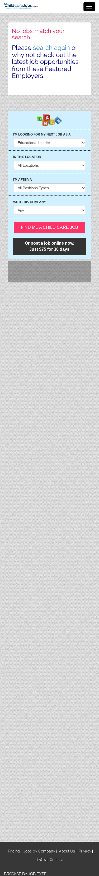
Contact (56, 860)
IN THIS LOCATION (27, 157)
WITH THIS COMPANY (29, 202)
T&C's (41, 860)
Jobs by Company (39, 851)
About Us (67, 851)
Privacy (85, 851)
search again (51, 48)
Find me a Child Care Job (49, 227)
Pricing (14, 851)
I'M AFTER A (22, 179)
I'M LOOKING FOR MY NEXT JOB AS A (42, 134)
